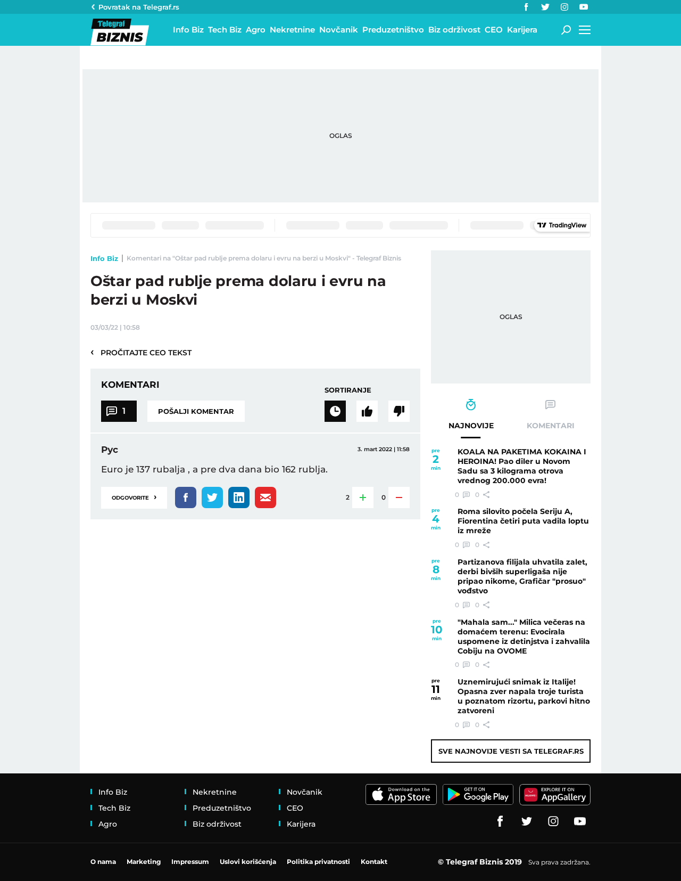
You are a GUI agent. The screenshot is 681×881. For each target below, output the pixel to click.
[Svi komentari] (335, 411)
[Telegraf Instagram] (564, 7)
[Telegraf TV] (584, 7)
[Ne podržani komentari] (399, 411)
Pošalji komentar (196, 411)
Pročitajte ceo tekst (141, 352)
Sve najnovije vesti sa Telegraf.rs (511, 751)
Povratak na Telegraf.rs (138, 7)
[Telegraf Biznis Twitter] (545, 7)
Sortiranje (348, 390)
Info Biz (104, 258)
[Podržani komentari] (367, 411)
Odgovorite (134, 497)
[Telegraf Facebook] (526, 7)
